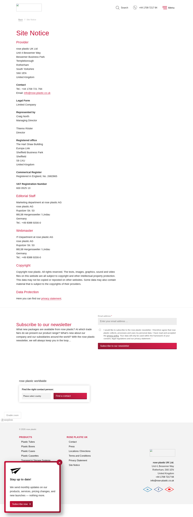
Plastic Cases (28, 451)
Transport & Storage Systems (35, 460)
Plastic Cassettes (30, 456)
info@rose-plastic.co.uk (37, 93)
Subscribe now (20, 504)
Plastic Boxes (28, 446)
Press (72, 446)
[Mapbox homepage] (7, 420)
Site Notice (74, 465)
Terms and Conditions (80, 456)
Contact (73, 442)
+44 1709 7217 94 (148, 7)
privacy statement (51, 298)
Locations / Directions (79, 451)
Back (20, 19)
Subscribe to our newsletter (114, 346)
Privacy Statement (78, 460)
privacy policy (113, 336)
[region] (96, 389)
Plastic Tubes (28, 442)
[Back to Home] (29, 8)
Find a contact (63, 396)
